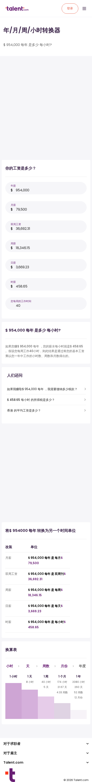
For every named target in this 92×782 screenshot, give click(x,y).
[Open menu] (84, 8)
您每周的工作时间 (21, 301)
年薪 (13, 185)
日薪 (13, 262)
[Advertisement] (46, 105)
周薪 (13, 243)
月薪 (13, 205)
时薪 (13, 282)
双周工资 (16, 224)
